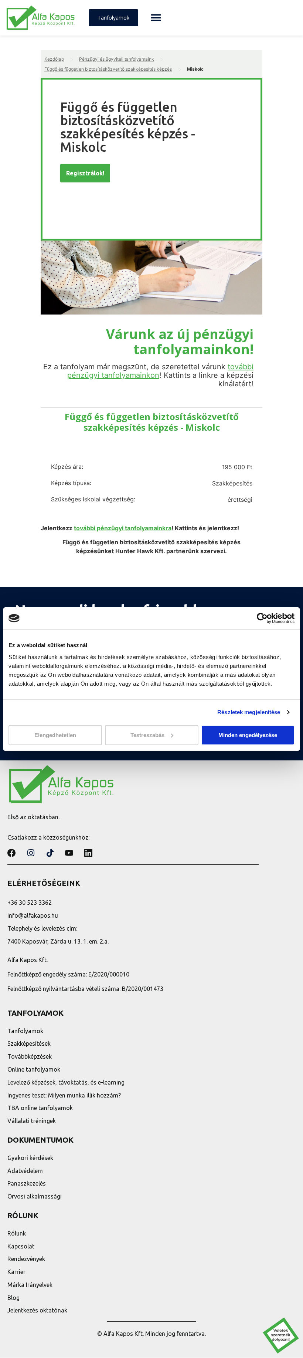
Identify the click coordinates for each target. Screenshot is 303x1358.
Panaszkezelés (26, 1183)
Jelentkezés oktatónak (37, 1310)
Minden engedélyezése (247, 735)
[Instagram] (31, 853)
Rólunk (16, 1233)
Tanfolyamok (25, 1031)
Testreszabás (147, 735)
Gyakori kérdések (30, 1157)
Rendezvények (26, 1259)
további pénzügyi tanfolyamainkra (122, 528)
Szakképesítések (29, 1043)
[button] (155, 18)
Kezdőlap (54, 59)
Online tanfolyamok (33, 1069)
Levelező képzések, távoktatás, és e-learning (66, 1082)
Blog (13, 1297)
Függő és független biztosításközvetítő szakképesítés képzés (108, 69)
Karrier (16, 1271)
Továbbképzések (29, 1056)
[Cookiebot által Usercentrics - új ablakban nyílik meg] (262, 618)
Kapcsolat (20, 1246)
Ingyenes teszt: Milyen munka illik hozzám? (64, 1095)
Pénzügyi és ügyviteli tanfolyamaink (116, 59)
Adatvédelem (25, 1170)
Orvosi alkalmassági (34, 1196)
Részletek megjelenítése (248, 712)
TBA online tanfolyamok (40, 1108)
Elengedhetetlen (55, 735)
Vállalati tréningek (31, 1120)
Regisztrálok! (85, 173)
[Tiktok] (50, 853)
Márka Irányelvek (29, 1284)
